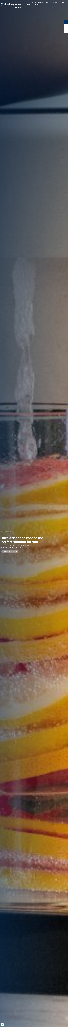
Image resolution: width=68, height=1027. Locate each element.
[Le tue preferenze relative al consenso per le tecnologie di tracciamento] (2, 1024)
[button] (14, 531)
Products (28, 5)
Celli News (55, 2)
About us (32, 2)
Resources (18, 7)
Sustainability (41, 2)
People (47, 2)
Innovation (37, 5)
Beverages (18, 5)
